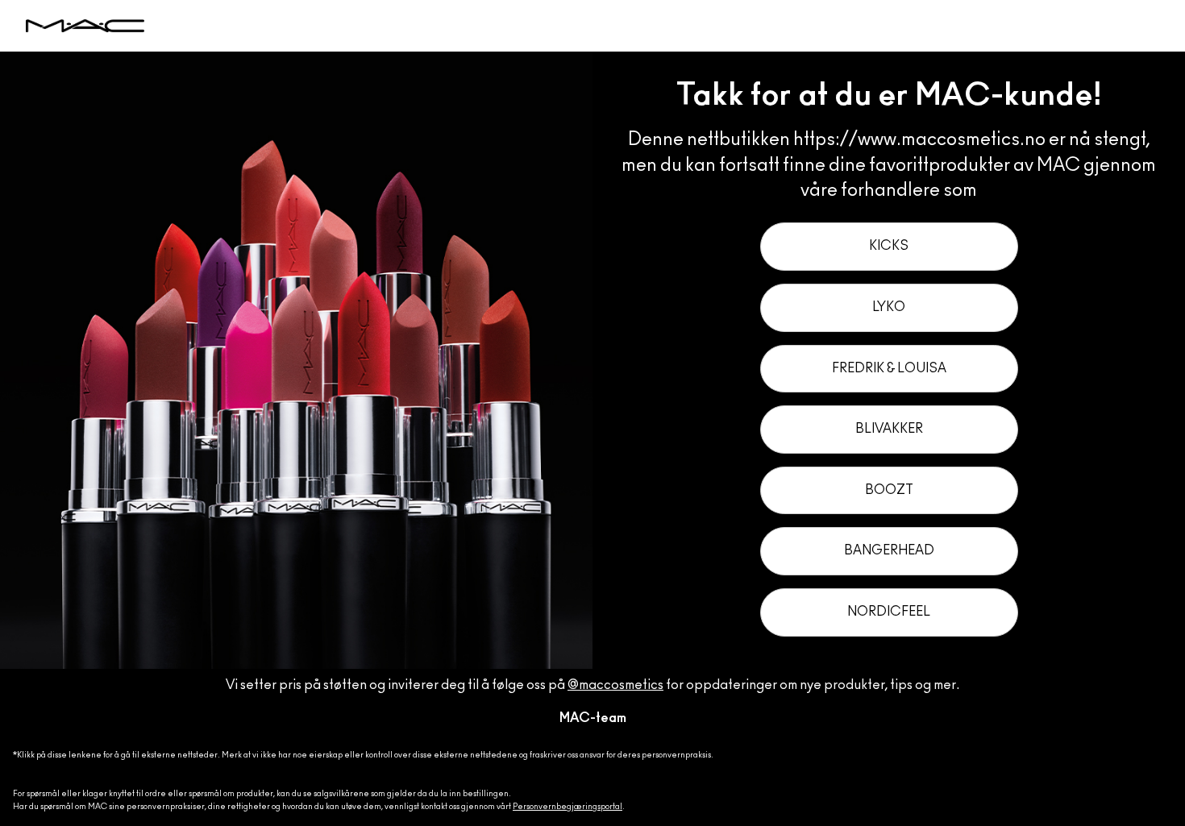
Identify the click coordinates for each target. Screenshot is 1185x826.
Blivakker (889, 428)
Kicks (888, 245)
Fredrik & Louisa (889, 368)
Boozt (889, 490)
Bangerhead (889, 550)
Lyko (888, 307)
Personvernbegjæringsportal (567, 807)
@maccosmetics (615, 685)
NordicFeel (888, 611)
